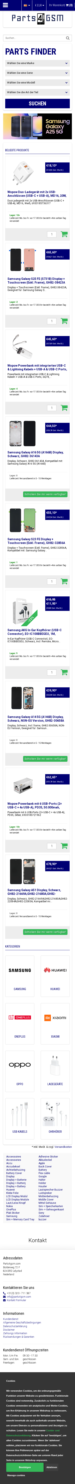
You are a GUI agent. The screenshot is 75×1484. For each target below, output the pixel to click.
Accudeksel (13, 1166)
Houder (43, 1186)
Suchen (37, 104)
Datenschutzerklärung (15, 1326)
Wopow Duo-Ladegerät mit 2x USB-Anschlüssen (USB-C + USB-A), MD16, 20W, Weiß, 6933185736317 (37, 195)
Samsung (11, 1216)
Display (10, 1176)
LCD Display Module (17, 1199)
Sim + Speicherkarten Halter (51, 1206)
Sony (41, 1212)
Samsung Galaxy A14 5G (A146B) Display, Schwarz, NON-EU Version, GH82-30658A (36, 718)
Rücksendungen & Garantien (18, 1336)
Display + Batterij (16, 1183)
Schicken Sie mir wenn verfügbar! (45, 494)
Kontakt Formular (16, 1300)
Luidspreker (45, 1193)
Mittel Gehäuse (47, 1203)
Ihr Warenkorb (61, 5)
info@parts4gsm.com (19, 1296)
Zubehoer (44, 1216)
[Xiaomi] (55, 1042)
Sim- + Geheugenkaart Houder (51, 1209)
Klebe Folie (12, 1193)
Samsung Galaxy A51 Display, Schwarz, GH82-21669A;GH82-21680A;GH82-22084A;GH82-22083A (34, 893)
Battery (43, 1169)
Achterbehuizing (15, 1169)
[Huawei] (55, 994)
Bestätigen (25, 1467)
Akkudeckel (45, 1160)
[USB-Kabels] (19, 1137)
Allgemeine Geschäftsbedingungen (22, 1322)
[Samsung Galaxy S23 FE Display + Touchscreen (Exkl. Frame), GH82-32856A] (23, 520)
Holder (42, 1183)
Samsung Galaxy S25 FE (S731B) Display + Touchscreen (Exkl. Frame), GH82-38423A (36, 280)
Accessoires (13, 1156)
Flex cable (44, 1173)
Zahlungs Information (15, 1333)
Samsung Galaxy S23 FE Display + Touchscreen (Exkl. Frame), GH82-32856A (36, 541)
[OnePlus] (19, 1042)
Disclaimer (9, 1329)
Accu (9, 1163)
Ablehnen (51, 1467)
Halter (42, 1179)
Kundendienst (10, 1319)
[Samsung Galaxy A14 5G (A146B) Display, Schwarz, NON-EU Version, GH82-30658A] (23, 698)
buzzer (42, 1219)
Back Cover (45, 1166)
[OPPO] (19, 1090)
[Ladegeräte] (55, 1090)
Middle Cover (46, 1199)
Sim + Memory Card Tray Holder (20, 1219)
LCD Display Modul (17, 1196)
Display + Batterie (16, 1179)
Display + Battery (16, 1186)
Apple (42, 1163)
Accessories (13, 1160)
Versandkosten (63, 1146)
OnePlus (11, 1209)
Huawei (10, 1189)
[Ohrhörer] (55, 1137)
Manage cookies (16, 1475)
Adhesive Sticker (48, 1156)
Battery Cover (14, 1173)
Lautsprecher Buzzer (51, 1189)
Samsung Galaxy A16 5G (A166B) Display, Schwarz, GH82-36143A (36, 454)
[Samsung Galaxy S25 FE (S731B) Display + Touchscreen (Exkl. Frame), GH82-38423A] (23, 260)
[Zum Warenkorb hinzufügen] (64, 234)
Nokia (9, 1206)
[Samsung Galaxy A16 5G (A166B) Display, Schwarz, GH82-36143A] (23, 433)
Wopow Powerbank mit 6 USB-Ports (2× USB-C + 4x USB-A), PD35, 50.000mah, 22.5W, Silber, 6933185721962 (35, 807)
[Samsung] (19, 994)
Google (43, 1176)
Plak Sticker (13, 1212)
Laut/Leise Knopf (16, 1203)
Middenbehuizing (48, 1196)
